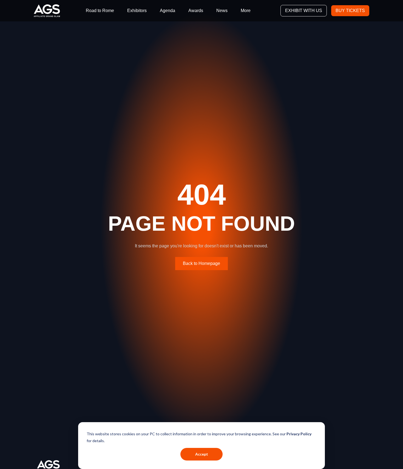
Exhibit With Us (303, 10)
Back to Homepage (201, 263)
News (222, 10)
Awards (195, 10)
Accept (201, 454)
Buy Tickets (350, 10)
